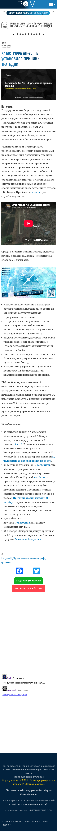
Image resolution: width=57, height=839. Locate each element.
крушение (6, 562)
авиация (25, 558)
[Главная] (26, 4)
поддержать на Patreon (28, 588)
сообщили (43, 465)
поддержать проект (28, 581)
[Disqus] (28, 631)
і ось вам (32, 804)
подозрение (22, 523)
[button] (14, 34)
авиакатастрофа (37, 558)
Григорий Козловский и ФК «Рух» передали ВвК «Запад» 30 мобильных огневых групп (31, 25)
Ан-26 (18, 444)
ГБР (3, 558)
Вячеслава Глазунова (27, 539)
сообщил (40, 477)
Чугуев (16, 558)
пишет (36, 192)
